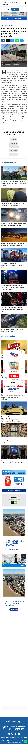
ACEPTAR (15, 9)
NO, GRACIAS (6, 9)
